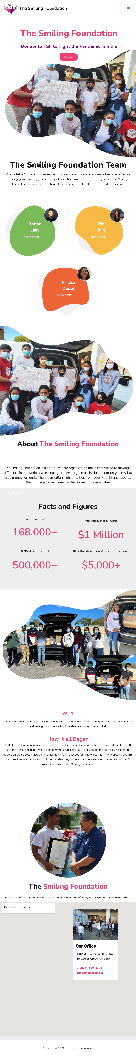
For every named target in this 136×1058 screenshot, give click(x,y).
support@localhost (89, 973)
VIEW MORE (33, 236)
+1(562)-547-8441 (89, 969)
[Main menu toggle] (128, 8)
